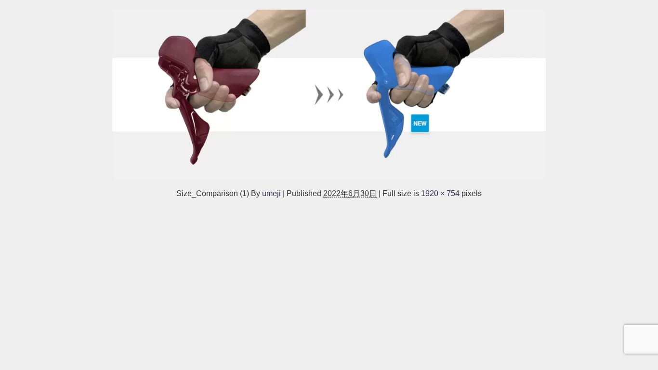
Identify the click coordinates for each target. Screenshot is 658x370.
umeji (271, 193)
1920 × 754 (440, 193)
